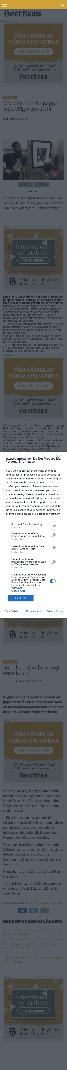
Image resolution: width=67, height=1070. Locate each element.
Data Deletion (12, 611)
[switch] (53, 534)
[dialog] (33, 535)
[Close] (59, 458)
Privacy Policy (55, 611)
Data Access (33, 611)
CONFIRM (20, 598)
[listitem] (33, 525)
